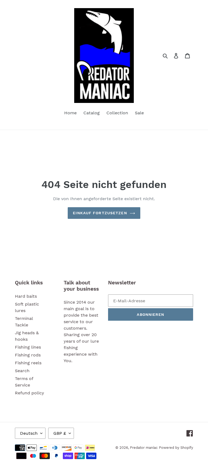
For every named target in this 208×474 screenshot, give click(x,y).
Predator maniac (144, 448)
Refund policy (29, 392)
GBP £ (59, 433)
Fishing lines (28, 347)
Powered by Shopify (176, 448)
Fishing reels (28, 362)
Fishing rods (28, 355)
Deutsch (29, 433)
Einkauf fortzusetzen (100, 213)
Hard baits (26, 296)
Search (22, 370)
